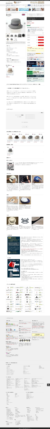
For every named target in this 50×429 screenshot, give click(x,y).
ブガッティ (21, 301)
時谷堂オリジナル (12, 301)
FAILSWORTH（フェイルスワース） (19, 378)
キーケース (8, 401)
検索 (29, 5)
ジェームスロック (21, 289)
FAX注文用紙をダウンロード (36, 80)
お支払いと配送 (35, 6)
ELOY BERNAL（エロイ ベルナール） (11, 379)
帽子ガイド (30, 6)
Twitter (36, 416)
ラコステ (20, 294)
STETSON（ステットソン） (10, 381)
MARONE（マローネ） (18, 379)
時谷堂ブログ (16, 413)
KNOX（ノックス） (9, 384)
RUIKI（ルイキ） (28, 398)
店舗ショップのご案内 (29, 416)
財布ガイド (32, 6)
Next (24, 23)
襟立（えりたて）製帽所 (34, 382)
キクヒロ (11, 308)
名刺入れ (8, 400)
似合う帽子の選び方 (9, 410)
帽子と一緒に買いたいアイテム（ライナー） (33, 27)
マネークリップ (8, 399)
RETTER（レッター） (18, 385)
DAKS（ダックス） (18, 380)
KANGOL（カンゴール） (18, 384)
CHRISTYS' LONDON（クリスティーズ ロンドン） (37, 378)
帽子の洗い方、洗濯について (10, 413)
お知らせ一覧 (37, 412)
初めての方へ (27, 6)
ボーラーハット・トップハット (10, 374)
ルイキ (30, 308)
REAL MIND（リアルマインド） (30, 397)
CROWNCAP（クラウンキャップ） (35, 381)
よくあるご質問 (39, 6)
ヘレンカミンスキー (41, 289)
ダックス (10, 12)
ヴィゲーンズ (21, 291)
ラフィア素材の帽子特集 (18, 423)
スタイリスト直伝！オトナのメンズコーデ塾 (20, 415)
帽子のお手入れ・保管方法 (9, 412)
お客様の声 (16, 410)
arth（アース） (25, 380)
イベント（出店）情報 (17, 412)
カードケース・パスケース (9, 402)
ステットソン (40, 287)
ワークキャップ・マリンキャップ (26, 373)
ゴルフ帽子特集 (17, 424)
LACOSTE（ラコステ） (18, 381)
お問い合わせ (42, 6)
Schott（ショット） (18, 382)
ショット (30, 294)
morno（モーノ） (26, 381)
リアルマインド (21, 308)
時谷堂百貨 (7, 12)
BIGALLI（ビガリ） (9, 380)
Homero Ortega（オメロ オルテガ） (10, 378)
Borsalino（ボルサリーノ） (9, 382)
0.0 (22, 115)
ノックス (30, 289)
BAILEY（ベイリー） (26, 382)
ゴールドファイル (40, 301)
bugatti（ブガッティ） (26, 385)
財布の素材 (8, 423)
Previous (6, 23)
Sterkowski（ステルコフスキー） (35, 380)
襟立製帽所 (40, 308)
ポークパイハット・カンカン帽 (10, 373)
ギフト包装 (28, 412)
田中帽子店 (40, 294)
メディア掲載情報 (17, 411)
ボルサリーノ (15, 6)
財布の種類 (8, 424)
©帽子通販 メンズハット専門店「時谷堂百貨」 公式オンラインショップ (25, 428)
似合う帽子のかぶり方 (9, 411)
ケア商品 (8, 404)
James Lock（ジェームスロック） (10, 383)
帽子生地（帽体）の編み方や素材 (10, 414)
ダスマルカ (30, 301)
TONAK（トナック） (34, 379)
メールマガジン (17, 414)
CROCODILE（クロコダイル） (35, 385)
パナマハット (8, 6)
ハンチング (12, 6)
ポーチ (7, 403)
